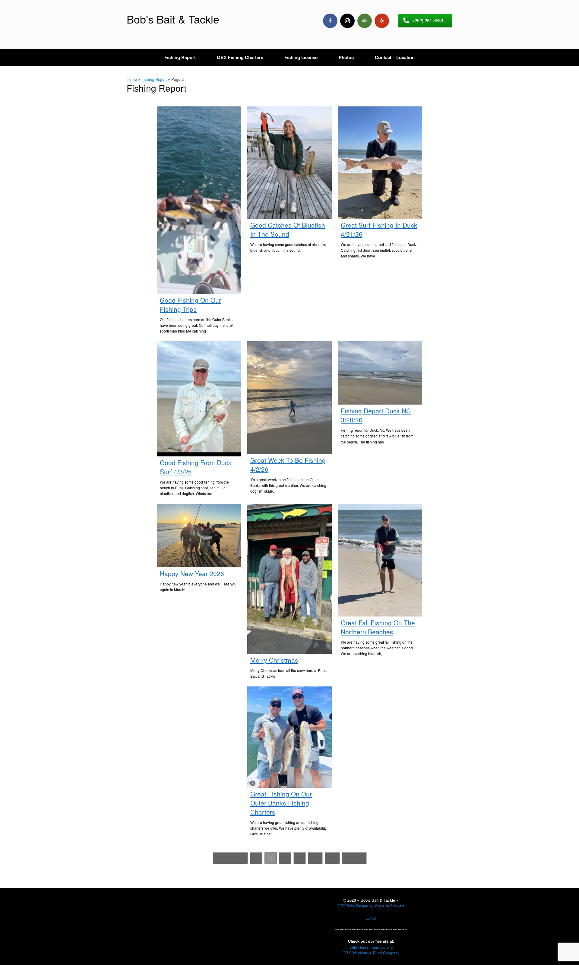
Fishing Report (180, 57)
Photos (346, 57)
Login (371, 917)
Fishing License (301, 57)
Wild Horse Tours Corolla (371, 947)
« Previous (230, 858)
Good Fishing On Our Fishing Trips (190, 304)
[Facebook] (330, 21)
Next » (354, 858)
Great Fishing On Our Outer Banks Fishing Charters (281, 802)
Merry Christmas (274, 659)
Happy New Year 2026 (192, 573)
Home (132, 79)
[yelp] (382, 21)
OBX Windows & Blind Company (371, 953)
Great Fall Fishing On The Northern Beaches (378, 627)
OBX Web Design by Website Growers (371, 906)
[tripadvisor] (364, 21)
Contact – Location (395, 57)
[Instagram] (347, 21)
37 (332, 858)
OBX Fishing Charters (240, 57)
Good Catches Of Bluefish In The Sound (287, 229)
